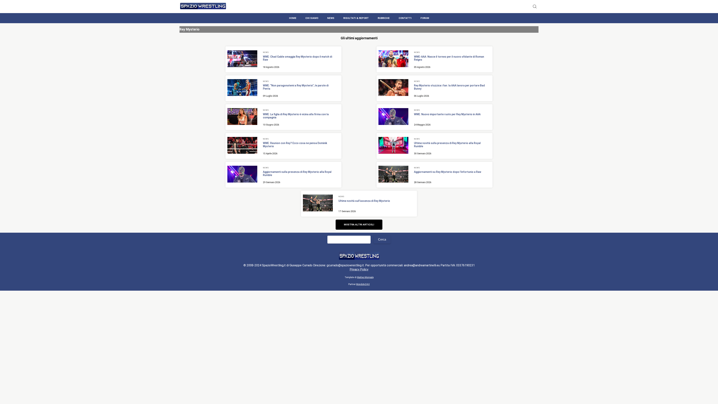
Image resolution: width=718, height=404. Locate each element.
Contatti (405, 18)
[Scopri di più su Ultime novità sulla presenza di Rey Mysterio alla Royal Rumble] (393, 146)
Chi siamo (311, 18)
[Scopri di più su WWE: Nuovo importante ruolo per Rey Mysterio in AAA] (393, 117)
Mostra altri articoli (359, 224)
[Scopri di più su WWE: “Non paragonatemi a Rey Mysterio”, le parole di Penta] (242, 88)
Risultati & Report (356, 18)
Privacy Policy (359, 269)
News (330, 18)
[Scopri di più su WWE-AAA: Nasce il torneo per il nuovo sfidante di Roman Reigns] (393, 59)
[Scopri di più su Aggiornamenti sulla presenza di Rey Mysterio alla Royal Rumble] (242, 175)
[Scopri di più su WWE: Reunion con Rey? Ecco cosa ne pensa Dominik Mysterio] (242, 146)
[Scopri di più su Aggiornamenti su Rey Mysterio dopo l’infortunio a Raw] (393, 175)
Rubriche (384, 18)
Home (292, 18)
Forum (425, 18)
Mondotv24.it (363, 284)
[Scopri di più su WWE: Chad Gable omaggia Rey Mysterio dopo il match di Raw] (242, 59)
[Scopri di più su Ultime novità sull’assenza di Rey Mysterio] (318, 203)
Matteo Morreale (365, 277)
